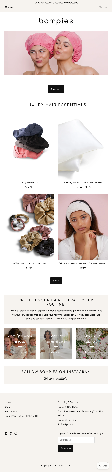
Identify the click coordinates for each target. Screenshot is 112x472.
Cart (105, 7)
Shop (56, 280)
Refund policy (65, 424)
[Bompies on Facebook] (5, 433)
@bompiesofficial (56, 378)
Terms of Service (67, 420)
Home (7, 402)
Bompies (65, 465)
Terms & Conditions (68, 407)
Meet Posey (10, 411)
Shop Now (55, 89)
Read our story (20, 352)
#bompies (56, 352)
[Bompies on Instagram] (15, 433)
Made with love (92, 352)
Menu (11, 7)
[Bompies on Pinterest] (10, 433)
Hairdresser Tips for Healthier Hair (21, 416)
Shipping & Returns (68, 402)
